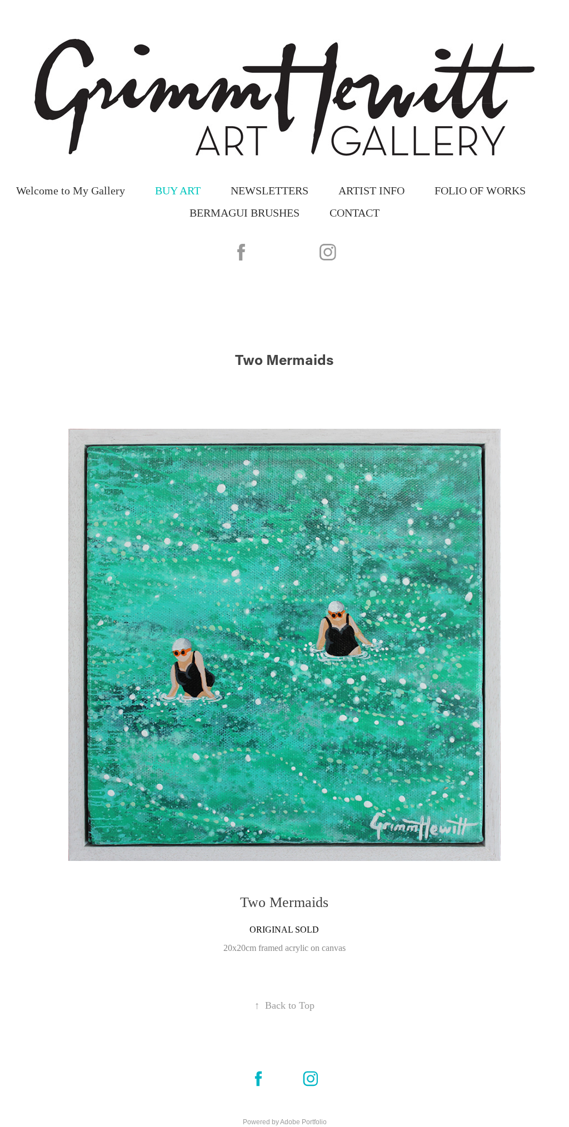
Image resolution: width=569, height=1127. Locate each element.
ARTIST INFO (371, 190)
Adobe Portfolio (303, 1122)
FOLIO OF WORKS (480, 190)
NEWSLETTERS (269, 190)
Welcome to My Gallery (70, 190)
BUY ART (178, 190)
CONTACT (355, 213)
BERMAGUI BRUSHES (244, 213)
